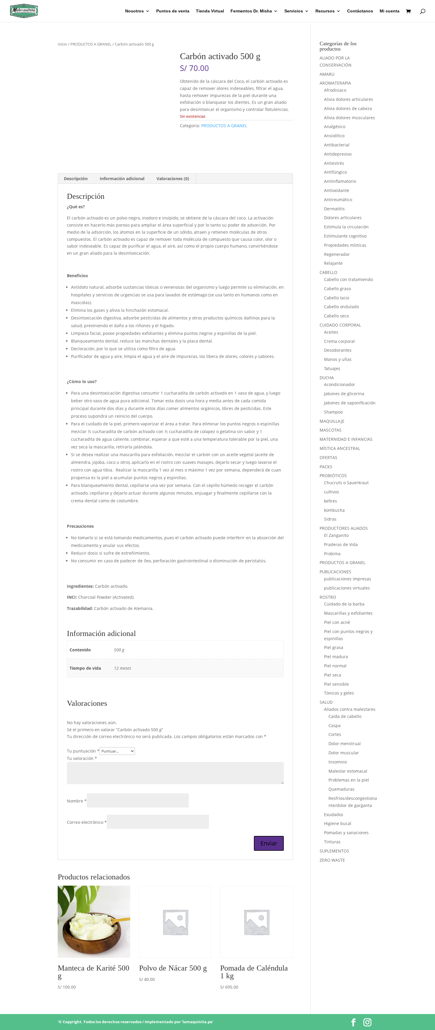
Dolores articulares (343, 217)
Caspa (334, 725)
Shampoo (333, 412)
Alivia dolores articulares (348, 99)
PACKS (326, 466)
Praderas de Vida (341, 544)
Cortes (334, 734)
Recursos (325, 11)
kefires (330, 501)
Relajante (333, 263)
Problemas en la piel (348, 780)
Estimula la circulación (346, 227)
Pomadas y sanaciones (346, 832)
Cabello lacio (336, 298)
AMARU (327, 74)
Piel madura (336, 656)
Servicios (293, 11)
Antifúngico (335, 172)
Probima (332, 553)
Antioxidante (336, 190)
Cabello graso (337, 288)
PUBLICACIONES (335, 571)
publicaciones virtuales (347, 588)
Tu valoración (82, 758)
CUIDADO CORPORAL (340, 325)
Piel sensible (336, 684)
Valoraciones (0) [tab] (173, 178)
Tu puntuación (83, 751)
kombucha (334, 510)
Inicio (62, 44)
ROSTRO (328, 597)
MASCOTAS (330, 430)
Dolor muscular (343, 752)
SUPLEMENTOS (334, 851)
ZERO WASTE (332, 860)
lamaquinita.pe (197, 1021)
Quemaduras (341, 789)
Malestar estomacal (347, 771)
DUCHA (327, 377)
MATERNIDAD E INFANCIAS (346, 439)
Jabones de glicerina (344, 393)
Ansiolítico (334, 135)
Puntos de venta (172, 11)
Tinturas (332, 842)
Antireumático (338, 199)
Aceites (331, 332)
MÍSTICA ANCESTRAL (340, 448)
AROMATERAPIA (335, 83)
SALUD (326, 702)
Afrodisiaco (335, 90)
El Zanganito (336, 535)
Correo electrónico (87, 822)
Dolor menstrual (344, 743)
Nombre (77, 801)
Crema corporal (339, 341)
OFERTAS (328, 457)
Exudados (333, 814)
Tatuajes (332, 368)
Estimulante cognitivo (345, 236)
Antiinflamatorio (340, 181)
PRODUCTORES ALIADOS (344, 528)
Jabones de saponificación (350, 403)
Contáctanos (360, 11)
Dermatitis (334, 209)
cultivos (331, 492)
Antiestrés (334, 163)
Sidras (330, 519)
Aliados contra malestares (350, 709)
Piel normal (335, 666)
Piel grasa (333, 647)
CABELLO (328, 272)
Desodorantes (338, 350)
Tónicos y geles (339, 693)
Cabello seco (336, 316)
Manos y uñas (338, 359)
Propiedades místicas (345, 245)
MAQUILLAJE (332, 421)
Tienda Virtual (210, 11)
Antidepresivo (338, 154)
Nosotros (134, 11)
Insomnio (337, 762)
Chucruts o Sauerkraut (346, 482)
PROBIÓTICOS (333, 475)
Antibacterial (336, 145)
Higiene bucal (337, 823)
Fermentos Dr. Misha (251, 11)
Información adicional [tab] (122, 178)
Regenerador (337, 254)
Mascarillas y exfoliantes (348, 613)
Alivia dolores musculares (349, 117)
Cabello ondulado (341, 306)
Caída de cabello (344, 716)
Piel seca (332, 675)
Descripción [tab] (76, 178)
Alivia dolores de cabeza (348, 108)
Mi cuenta (389, 11)
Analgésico (334, 126)
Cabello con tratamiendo (348, 279)
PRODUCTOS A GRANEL (91, 44)
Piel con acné (337, 622)
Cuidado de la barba (344, 604)
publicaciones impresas (347, 579)
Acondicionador (339, 384)
